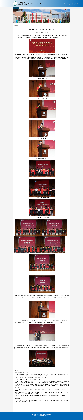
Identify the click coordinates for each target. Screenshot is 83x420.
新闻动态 (66, 25)
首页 (63, 25)
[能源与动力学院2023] (31, 5)
